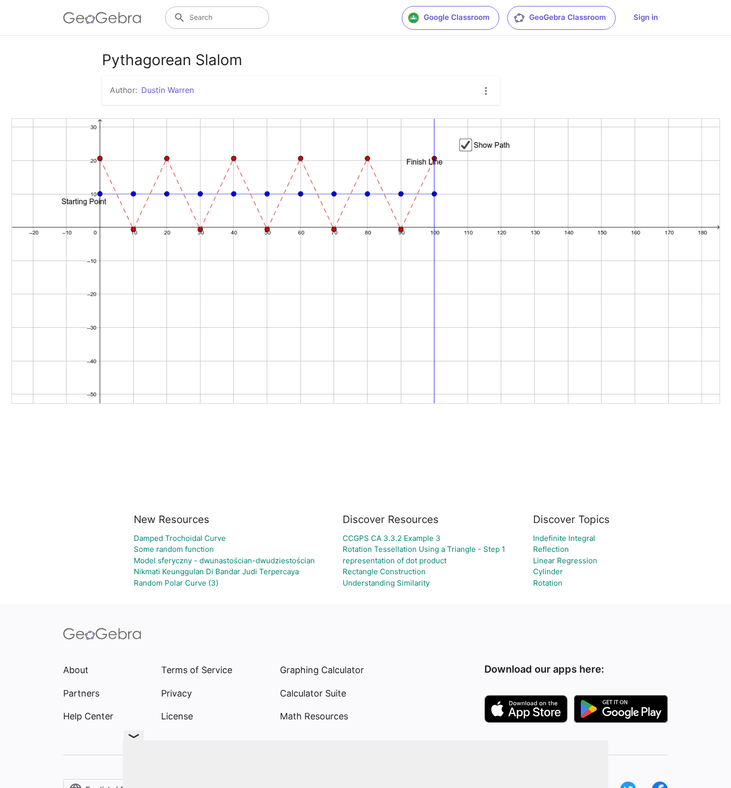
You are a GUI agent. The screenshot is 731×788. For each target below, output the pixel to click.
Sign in (646, 17)
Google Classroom (456, 17)
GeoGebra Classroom (567, 17)
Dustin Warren (167, 90)
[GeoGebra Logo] (102, 18)
